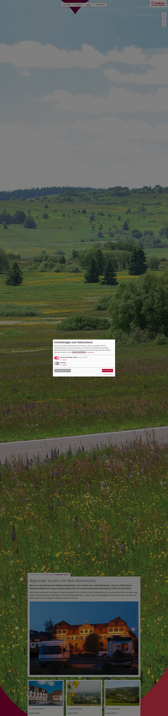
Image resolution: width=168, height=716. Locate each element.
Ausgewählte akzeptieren (62, 370)
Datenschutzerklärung (79, 352)
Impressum (90, 352)
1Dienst (63, 360)
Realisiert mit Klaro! (108, 374)
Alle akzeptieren (107, 370)
